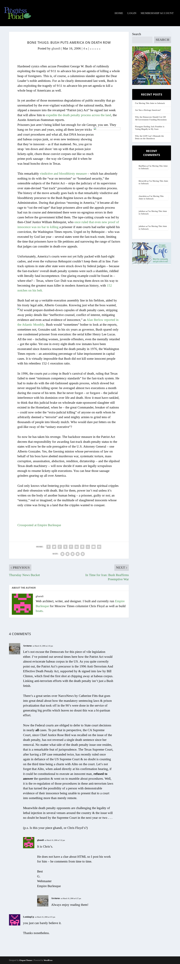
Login (131, 13)
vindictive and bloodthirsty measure (63, 173)
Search (136, 34)
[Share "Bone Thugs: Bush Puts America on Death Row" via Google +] (60, 547)
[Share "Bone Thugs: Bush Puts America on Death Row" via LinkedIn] (76, 547)
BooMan (142, 166)
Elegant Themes (25, 960)
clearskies (143, 196)
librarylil (142, 181)
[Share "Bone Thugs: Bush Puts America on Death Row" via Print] (99, 547)
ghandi (55, 48)
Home (119, 13)
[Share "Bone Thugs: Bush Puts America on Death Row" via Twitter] (54, 547)
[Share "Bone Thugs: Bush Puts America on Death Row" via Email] (93, 547)
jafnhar (142, 211)
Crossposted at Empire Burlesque (39, 525)
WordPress (48, 960)
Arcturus (27, 646)
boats (39, 611)
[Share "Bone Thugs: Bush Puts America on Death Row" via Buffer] (82, 547)
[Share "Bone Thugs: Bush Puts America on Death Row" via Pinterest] (71, 547)
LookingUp (28, 917)
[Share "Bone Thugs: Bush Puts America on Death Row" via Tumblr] (65, 547)
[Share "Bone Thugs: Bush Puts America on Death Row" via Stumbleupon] (88, 547)
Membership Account (157, 13)
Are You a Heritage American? (148, 110)
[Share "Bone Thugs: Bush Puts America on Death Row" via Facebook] (48, 547)
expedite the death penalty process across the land (78, 115)
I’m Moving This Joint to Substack (150, 103)
